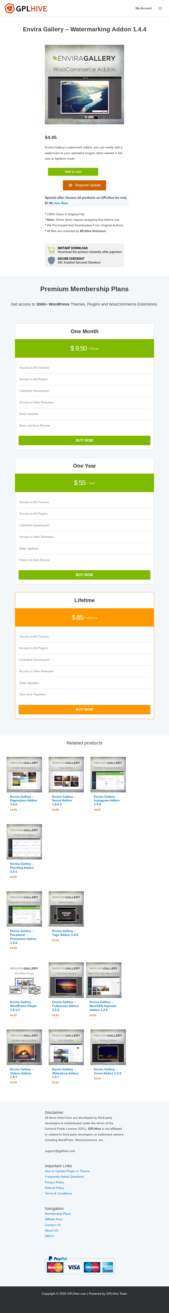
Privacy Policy (54, 1182)
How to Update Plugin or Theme (67, 1171)
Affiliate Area (53, 1219)
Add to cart (73, 171)
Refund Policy (54, 1188)
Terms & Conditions (58, 1193)
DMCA (49, 1236)
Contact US (53, 1225)
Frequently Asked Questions (65, 1176)
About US (51, 1230)
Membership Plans (58, 1213)
